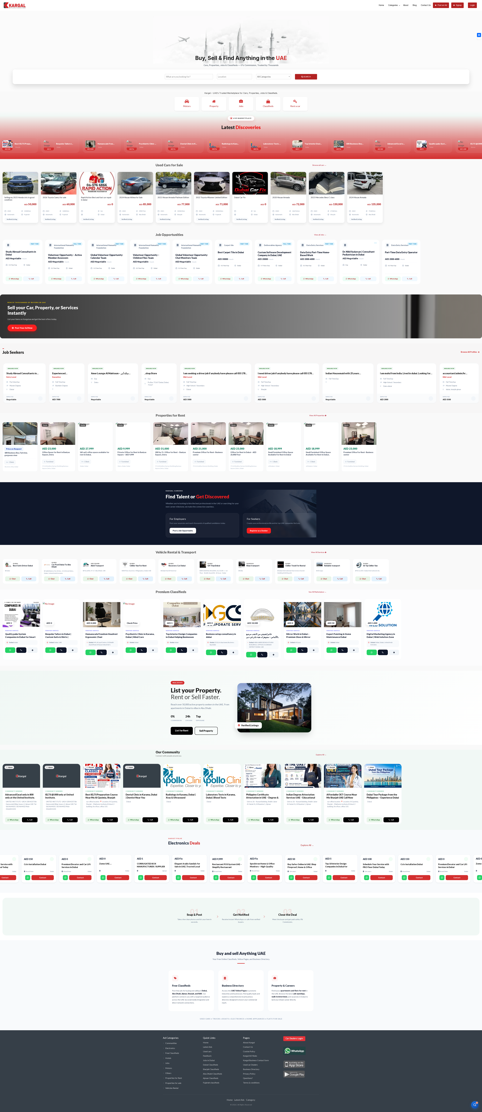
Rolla (241, 571)
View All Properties (317, 415)
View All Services (318, 552)
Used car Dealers (250, 1064)
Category (250, 1100)
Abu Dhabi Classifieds (212, 1073)
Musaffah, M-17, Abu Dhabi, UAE (95, 571)
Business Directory (251, 1069)
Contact (43, 878)
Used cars (207, 1051)
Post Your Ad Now (23, 328)
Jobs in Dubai (209, 1060)
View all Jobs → (320, 235)
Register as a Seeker (259, 531)
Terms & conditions (251, 1082)
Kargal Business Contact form (256, 1060)
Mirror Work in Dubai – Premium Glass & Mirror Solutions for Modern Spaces (301, 637)
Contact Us (426, 5)
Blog (415, 5)
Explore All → (321, 755)
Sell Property (206, 730)
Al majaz (320, 571)
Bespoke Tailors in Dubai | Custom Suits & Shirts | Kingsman (58, 637)
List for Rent (181, 730)
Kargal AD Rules (250, 1056)
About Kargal (249, 1042)
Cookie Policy (249, 1051)
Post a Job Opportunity (183, 531)
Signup (459, 5)
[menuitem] (381, 5)
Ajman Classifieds (210, 1078)
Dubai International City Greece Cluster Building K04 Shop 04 (291, 572)
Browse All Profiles (469, 352)
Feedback (207, 1056)
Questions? (248, 1078)
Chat (14, 579)
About (405, 5)
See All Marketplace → (317, 592)
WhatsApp (15, 279)
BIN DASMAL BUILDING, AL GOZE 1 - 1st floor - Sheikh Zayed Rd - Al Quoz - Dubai (214, 572)
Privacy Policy (249, 1073)
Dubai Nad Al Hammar (169, 571)
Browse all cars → (319, 165)
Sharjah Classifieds (211, 1069)
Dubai (8, 571)
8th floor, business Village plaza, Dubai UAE (137, 571)
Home (381, 5)
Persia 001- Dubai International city (368, 571)
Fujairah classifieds (211, 1082)
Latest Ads (207, 1047)
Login (472, 5)
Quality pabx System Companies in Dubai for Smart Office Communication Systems (21, 637)
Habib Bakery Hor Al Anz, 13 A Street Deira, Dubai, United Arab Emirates (59, 572)
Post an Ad (442, 5)
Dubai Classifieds (210, 1064)
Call (32, 279)
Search (307, 76)
